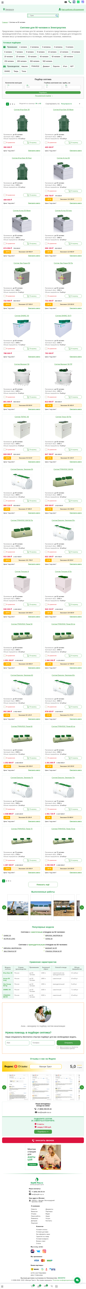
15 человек (76, 52)
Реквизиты (34, 1218)
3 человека (46, 47)
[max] (83, 2)
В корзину (33, 142)
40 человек (44, 56)
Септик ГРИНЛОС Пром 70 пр (63, 829)
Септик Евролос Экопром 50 (22, 469)
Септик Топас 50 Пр (63, 417)
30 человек (32, 56)
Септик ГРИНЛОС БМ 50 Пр (22, 520)
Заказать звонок (44, 1140)
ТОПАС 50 (48, 939)
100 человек (68, 56)
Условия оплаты (41, 1229)
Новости (34, 1209)
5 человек (69, 47)
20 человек (8, 56)
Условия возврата (42, 1239)
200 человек (22, 61)
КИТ (72, 66)
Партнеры (49, 1211)
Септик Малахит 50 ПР (63, 364)
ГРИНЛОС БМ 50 (6, 996)
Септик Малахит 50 (21, 364)
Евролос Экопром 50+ (13, 948)
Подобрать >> (43, 1132)
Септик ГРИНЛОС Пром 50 (21, 624)
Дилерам (34, 1221)
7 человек (19, 52)
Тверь (16, 71)
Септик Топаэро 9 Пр (63, 571)
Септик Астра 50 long (63, 211)
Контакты (49, 1221)
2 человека (34, 47)
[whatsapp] (78, 2)
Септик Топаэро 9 (22, 571)
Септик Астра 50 (63, 158)
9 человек (41, 52)
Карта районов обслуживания (72, 9)
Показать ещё (43, 885)
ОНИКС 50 (7, 935)
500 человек (47, 61)
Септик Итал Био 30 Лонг (22, 158)
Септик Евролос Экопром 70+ (63, 778)
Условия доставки (42, 1232)
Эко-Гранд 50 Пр (10, 951)
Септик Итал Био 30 (22, 110)
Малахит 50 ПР (51, 948)
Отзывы (33, 1214)
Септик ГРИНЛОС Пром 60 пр (63, 726)
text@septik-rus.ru (44, 1112)
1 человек (23, 47)
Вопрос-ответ (40, 1241)
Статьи (38, 1243)
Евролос (56, 66)
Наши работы (35, 1216)
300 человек (34, 61)
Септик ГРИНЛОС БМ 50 (63, 469)
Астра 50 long (9, 939)
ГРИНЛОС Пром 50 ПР (53, 951)
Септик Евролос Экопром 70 (22, 778)
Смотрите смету (34, 150)
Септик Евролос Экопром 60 (22, 675)
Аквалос (24, 66)
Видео (48, 1214)
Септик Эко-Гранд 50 (22, 263)
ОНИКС (7, 71)
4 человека (58, 47)
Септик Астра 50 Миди (22, 211)
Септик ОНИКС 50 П (63, 316)
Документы (49, 1209)
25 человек (20, 56)
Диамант (46, 66)
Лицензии (34, 1223)
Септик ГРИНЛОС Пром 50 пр (63, 624)
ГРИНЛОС (35, 66)
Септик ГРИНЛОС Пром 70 (21, 829)
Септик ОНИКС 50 (22, 316)
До (27, 85)
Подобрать (43, 92)
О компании (35, 1206)
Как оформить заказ (43, 1234)
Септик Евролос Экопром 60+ (63, 675)
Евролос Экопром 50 (53, 935)
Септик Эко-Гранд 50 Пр (63, 263)
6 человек (8, 52)
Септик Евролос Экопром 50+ (63, 520)
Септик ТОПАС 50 (22, 417)
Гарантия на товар (42, 1236)
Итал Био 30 (7, 973)
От (8, 85)
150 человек (9, 61)
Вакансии (34, 1211)
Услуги (48, 1218)
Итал (65, 66)
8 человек (30, 52)
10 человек (52, 52)
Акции (48, 1216)
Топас (24, 71)
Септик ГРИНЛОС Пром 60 (21, 726)
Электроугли (9, 9)
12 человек (64, 52)
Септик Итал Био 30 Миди (63, 110)
